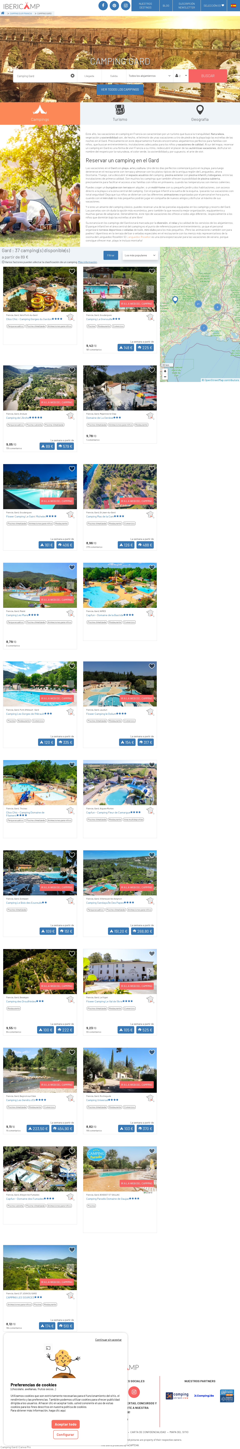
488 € (147, 545)
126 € (128, 545)
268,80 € (144, 931)
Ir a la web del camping (136, 303)
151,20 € (121, 931)
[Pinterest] (114, 5)
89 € (49, 446)
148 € (128, 347)
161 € (49, 545)
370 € (147, 1128)
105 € (128, 1029)
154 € (129, 742)
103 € (128, 1128)
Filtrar (110, 255)
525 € (147, 1029)
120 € (48, 742)
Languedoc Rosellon (139, 236)
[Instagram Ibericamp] (134, 1392)
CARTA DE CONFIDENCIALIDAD (148, 1432)
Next (70, 292)
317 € (148, 742)
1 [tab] (29, 307)
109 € (50, 931)
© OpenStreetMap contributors (220, 380)
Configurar (66, 1434)
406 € (67, 545)
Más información (87, 262)
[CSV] (177, 1395)
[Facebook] (103, 5)
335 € (67, 742)
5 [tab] (51, 307)
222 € (67, 1029)
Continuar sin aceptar (108, 1339)
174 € (49, 1325)
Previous (10, 292)
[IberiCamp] (21, 5)
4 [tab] (45, 307)
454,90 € (65, 1128)
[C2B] (204, 1396)
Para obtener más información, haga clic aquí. (38, 1410)
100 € (47, 1029)
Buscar (207, 76)
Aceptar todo (65, 1424)
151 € (68, 931)
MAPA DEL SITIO (179, 1432)
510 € (68, 1325)
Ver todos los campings (120, 89)
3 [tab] (40, 307)
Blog (166, 5)
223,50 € (40, 1128)
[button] (175, 300)
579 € (67, 446)
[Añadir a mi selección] (72, 271)
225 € (147, 347)
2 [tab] (34, 307)
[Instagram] (125, 5)
